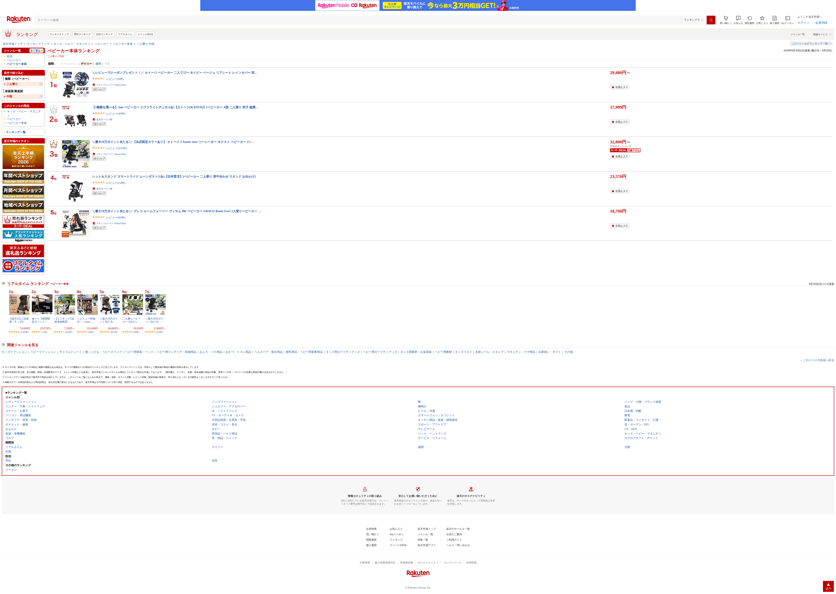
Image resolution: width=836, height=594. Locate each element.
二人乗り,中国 (145, 44)
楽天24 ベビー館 (104, 119)
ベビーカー (101, 44)
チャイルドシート (70, 352)
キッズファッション (14, 352)
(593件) (68, 332)
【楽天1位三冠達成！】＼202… (19, 320)
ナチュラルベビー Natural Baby (111, 85)
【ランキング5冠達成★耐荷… (64, 320)
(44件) (91, 332)
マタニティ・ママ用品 (521, 352)
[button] (738, 20)
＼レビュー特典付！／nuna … (86, 320)
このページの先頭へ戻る (818, 360)
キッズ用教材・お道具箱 (415, 352)
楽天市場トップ (13, 44)
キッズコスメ (463, 352)
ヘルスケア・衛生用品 (268, 352)
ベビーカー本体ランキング (73, 50)
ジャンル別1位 (145, 34)
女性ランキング (104, 34)
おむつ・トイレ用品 (238, 352)
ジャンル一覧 (797, 34)
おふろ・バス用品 (211, 352)
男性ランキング (82, 34)
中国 (9, 96)
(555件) (159, 332)
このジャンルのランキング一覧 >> (811, 43)
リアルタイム (125, 34)
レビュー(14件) (115, 182)
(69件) (136, 332)
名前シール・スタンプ (489, 352)
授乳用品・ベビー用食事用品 (304, 352)
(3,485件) (24, 332)
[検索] (711, 20)
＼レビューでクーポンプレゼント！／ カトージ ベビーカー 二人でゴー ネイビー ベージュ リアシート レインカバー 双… (175, 72)
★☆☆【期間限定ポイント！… (41, 320)
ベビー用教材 (443, 352)
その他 (568, 352)
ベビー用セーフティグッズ (380, 352)
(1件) (45, 332)
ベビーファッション (43, 352)
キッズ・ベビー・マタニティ (72, 44)
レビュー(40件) (115, 113)
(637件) (114, 332)
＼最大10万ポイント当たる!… (109, 320)
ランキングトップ (59, 34)
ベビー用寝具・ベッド (139, 352)
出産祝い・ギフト (549, 352)
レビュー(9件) (115, 79)
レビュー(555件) (116, 148)
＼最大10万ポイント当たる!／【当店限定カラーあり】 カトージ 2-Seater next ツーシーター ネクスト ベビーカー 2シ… (173, 142)
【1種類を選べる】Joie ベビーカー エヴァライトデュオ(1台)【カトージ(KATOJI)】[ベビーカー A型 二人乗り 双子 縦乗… (175, 107)
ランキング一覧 (16, 132)
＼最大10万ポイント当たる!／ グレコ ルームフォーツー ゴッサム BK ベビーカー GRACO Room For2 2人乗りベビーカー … (176, 211)
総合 (10, 56)
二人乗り (12, 84)
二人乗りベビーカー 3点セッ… (131, 320)
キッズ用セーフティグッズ (343, 352)
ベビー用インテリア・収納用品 (176, 352)
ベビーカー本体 (123, 44)
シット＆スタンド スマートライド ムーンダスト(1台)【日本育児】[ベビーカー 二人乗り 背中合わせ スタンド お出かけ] (174, 176)
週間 (98, 63)
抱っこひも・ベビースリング (103, 352)
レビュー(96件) (115, 217)
